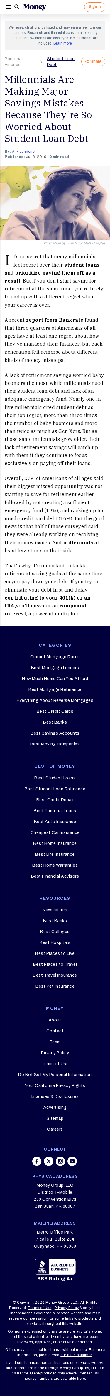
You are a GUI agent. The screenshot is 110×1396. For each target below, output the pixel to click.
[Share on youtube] (72, 1161)
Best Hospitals (55, 942)
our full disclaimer (76, 1355)
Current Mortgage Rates (55, 657)
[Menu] (9, 7)
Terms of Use (55, 1064)
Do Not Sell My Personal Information (55, 1075)
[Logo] (35, 7)
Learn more (62, 43)
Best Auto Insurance (55, 821)
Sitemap (55, 1118)
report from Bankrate (55, 320)
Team (55, 1042)
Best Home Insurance (55, 843)
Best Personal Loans (55, 811)
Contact (55, 1031)
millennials (78, 543)
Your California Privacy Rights (55, 1085)
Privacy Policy (55, 1053)
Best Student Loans (55, 778)
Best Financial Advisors (55, 876)
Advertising (55, 1107)
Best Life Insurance (55, 854)
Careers (55, 1129)
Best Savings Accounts (55, 733)
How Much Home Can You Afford (55, 678)
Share (95, 61)
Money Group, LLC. (62, 1302)
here (81, 1379)
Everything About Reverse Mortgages (55, 700)
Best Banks (55, 722)
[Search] (17, 7)
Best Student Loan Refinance (55, 789)
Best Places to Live (55, 953)
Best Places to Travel (55, 964)
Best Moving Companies (55, 744)
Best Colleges (55, 931)
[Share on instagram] (60, 1161)
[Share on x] (48, 1161)
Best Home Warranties (55, 865)
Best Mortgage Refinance (55, 689)
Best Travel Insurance (55, 975)
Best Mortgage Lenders (55, 668)
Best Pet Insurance (55, 986)
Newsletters (55, 910)
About (55, 1020)
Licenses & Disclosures (55, 1096)
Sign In (95, 7)
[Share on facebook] (37, 1161)
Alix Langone (23, 152)
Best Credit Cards (55, 711)
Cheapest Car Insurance (55, 832)
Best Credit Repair (55, 800)
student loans (82, 265)
